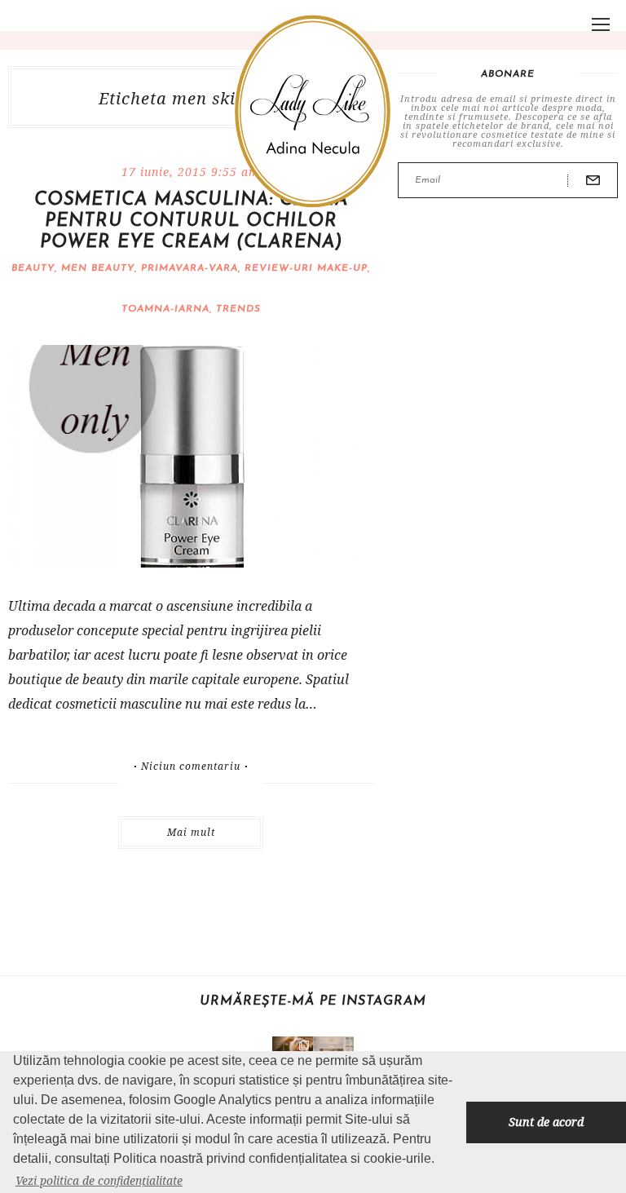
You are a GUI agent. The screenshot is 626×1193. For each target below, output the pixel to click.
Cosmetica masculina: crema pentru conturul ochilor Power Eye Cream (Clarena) (191, 221)
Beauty (33, 268)
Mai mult (191, 832)
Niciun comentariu (190, 766)
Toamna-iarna (165, 309)
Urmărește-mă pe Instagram (313, 1001)
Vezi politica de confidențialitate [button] (99, 1180)
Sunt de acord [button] (546, 1121)
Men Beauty (97, 268)
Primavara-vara (189, 268)
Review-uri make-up (306, 268)
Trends (238, 309)
